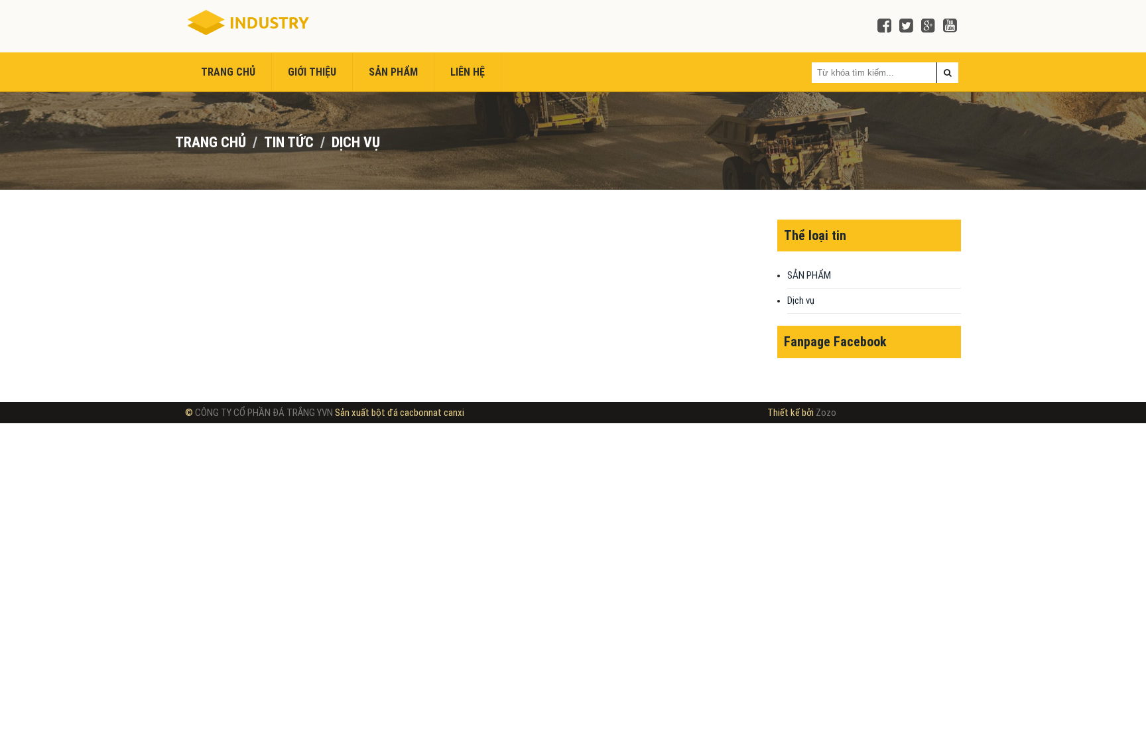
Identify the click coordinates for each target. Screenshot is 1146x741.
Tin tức (289, 142)
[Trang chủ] (247, 23)
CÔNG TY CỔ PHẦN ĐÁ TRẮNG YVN (265, 413)
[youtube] (950, 26)
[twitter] (906, 26)
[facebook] (884, 26)
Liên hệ (467, 72)
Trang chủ (228, 72)
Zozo (826, 413)
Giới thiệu (312, 72)
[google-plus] (928, 26)
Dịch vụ (356, 142)
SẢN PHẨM (393, 72)
